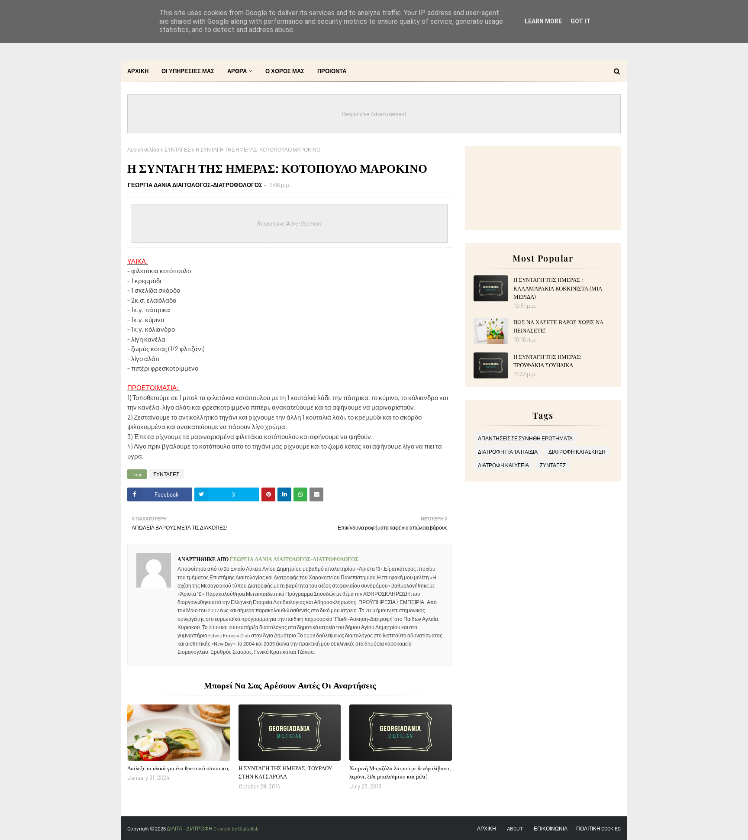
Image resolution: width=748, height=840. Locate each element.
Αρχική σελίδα (143, 149)
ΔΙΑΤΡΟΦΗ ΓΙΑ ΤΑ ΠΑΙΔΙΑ (508, 452)
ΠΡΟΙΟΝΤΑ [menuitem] (331, 71)
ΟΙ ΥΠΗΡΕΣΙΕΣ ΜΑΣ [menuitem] (187, 71)
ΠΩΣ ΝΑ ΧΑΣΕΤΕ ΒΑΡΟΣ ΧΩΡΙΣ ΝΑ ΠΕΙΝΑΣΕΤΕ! (558, 326)
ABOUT (515, 828)
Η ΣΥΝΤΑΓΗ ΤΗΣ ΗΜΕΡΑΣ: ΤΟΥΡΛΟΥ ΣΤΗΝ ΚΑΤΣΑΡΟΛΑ (285, 772)
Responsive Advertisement (374, 113)
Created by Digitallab (236, 828)
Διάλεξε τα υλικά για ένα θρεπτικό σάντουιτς (178, 768)
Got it (580, 21)
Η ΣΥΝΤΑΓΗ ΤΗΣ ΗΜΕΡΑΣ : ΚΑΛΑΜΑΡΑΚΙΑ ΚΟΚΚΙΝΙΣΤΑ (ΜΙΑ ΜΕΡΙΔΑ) (557, 288)
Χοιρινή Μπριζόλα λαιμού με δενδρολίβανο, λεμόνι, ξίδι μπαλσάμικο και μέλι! (400, 772)
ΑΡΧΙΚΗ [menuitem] (137, 71)
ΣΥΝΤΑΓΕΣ (177, 149)
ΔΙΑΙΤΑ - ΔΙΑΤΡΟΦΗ (190, 828)
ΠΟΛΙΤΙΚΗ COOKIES (598, 828)
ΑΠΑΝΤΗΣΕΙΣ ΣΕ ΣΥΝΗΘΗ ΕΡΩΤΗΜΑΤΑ (525, 438)
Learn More (543, 21)
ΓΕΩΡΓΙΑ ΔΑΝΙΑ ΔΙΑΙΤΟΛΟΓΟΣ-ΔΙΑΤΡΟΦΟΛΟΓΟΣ (195, 184)
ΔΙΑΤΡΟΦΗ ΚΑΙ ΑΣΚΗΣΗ (577, 452)
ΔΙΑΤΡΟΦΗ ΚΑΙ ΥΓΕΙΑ (503, 465)
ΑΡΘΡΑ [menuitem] (237, 71)
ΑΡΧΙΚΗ (486, 828)
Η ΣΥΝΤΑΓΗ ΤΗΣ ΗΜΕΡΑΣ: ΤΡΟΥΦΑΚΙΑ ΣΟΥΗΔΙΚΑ (547, 361)
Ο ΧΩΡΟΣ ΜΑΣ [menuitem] (284, 71)
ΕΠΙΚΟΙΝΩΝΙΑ (550, 828)
